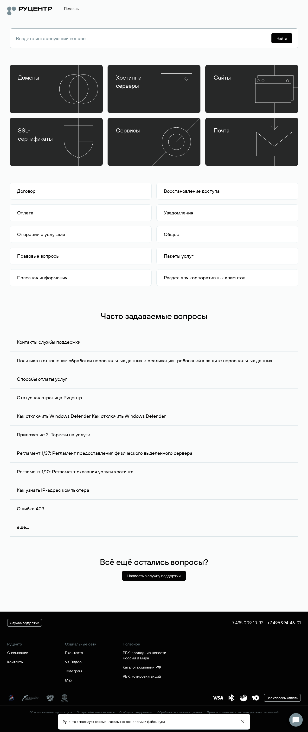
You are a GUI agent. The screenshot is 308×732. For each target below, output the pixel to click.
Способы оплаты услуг (42, 379)
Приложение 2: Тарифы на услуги (53, 435)
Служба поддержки (24, 623)
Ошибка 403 (30, 509)
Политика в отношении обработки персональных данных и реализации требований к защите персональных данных (144, 360)
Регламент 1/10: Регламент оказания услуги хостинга (75, 472)
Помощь (71, 8)
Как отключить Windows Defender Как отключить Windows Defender (91, 416)
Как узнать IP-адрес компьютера (53, 490)
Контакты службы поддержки (49, 342)
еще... (23, 527)
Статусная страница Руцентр (49, 397)
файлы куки (156, 721)
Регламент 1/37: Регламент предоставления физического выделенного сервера (104, 453)
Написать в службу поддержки (154, 575)
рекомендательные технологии (119, 721)
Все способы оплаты (282, 698)
